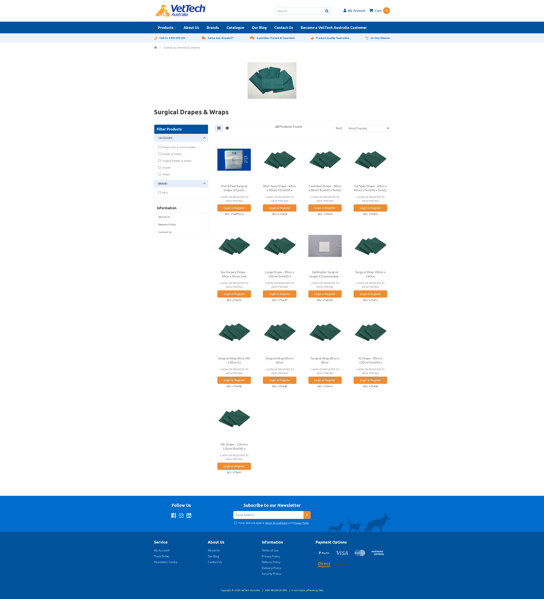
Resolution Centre (165, 562)
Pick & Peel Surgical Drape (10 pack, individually (234, 190)
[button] (354, 10)
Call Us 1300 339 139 (172, 38)
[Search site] (327, 11)
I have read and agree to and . (273, 522)
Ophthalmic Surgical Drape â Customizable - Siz (325, 276)
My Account (161, 550)
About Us (191, 27)
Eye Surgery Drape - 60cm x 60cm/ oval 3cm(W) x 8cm (234, 276)
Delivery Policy (271, 568)
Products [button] (165, 27)
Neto (321, 590)
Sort (339, 128)
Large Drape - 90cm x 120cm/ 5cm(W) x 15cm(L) (279, 276)
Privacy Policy (301, 522)
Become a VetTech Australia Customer (334, 27)
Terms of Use (270, 550)
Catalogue (235, 27)
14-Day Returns (380, 38)
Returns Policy (167, 224)
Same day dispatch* (221, 38)
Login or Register (234, 207)
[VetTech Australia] (180, 11)
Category (165, 137)
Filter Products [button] (169, 129)
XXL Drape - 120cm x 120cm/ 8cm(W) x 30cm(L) (234, 448)
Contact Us (283, 27)
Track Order (161, 556)
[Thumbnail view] (219, 128)
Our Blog (259, 27)
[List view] (227, 128)
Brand (162, 183)
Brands (213, 27)
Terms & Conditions (276, 522)
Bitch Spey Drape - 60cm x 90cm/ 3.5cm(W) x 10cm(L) (279, 190)
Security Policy (271, 573)
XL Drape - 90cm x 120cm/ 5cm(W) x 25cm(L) (370, 362)
